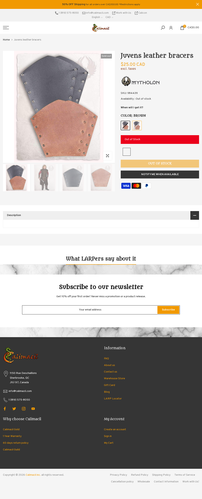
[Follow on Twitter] (14, 408)
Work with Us (123, 13)
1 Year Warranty (12, 436)
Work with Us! (190, 481)
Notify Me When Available (160, 174)
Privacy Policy (118, 475)
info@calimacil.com (97, 13)
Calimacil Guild (11, 449)
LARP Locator (113, 398)
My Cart (108, 443)
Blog (107, 392)
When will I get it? (132, 107)
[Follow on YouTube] (33, 408)
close (4, 4)
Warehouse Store (114, 378)
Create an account (115, 429)
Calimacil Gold (11, 429)
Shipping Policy (161, 475)
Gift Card (109, 385)
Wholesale (143, 481)
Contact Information (166, 481)
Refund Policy (139, 475)
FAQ (106, 358)
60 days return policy (15, 443)
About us (109, 365)
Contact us (110, 372)
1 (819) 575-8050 (68, 13)
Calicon (142, 13)
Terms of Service (184, 475)
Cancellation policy (122, 481)
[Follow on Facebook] (5, 408)
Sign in (108, 436)
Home (6, 40)
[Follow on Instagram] (23, 408)
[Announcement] (101, 4)
